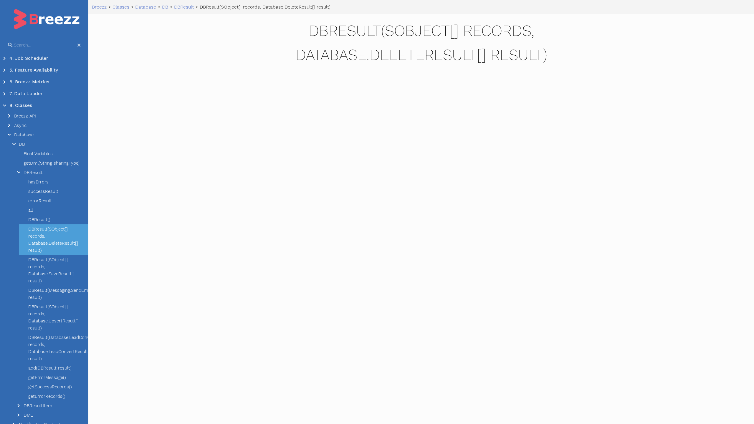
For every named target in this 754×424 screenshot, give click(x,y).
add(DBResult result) (50, 368)
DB (22, 144)
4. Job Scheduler (28, 58)
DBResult (33, 172)
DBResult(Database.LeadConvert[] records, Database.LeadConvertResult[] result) (58, 348)
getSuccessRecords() (50, 387)
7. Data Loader (26, 93)
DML (28, 415)
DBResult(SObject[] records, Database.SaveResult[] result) (51, 270)
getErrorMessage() (47, 377)
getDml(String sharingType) (52, 163)
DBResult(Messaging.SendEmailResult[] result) (58, 294)
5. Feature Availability (33, 70)
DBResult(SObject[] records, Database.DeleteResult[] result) (53, 239)
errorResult (40, 200)
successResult (43, 191)
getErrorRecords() (46, 396)
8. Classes (20, 105)
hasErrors (38, 182)
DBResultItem (38, 405)
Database (24, 135)
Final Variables (38, 153)
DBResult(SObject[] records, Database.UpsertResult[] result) (53, 317)
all (30, 210)
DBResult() (39, 219)
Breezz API (25, 116)
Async (20, 125)
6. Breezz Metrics (29, 82)
